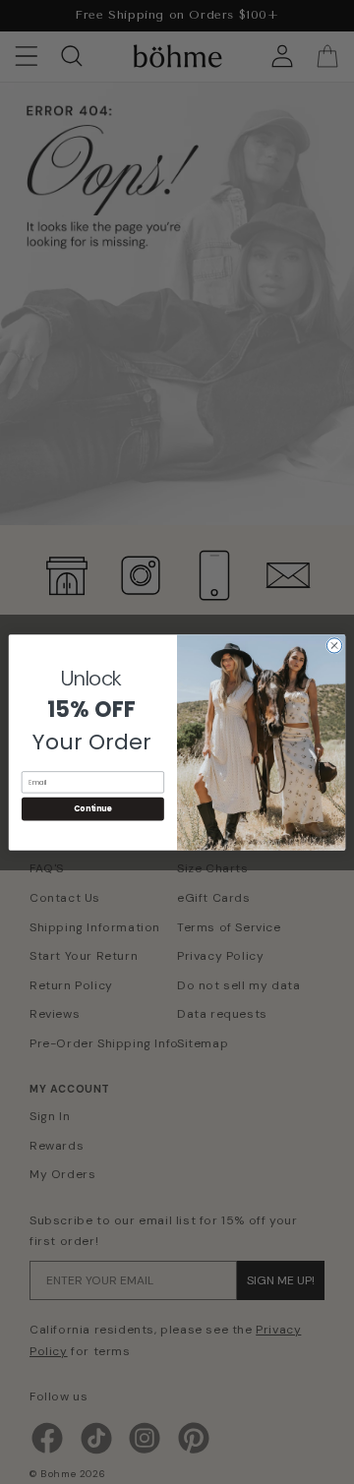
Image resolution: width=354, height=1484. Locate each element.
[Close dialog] (333, 644)
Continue (92, 807)
